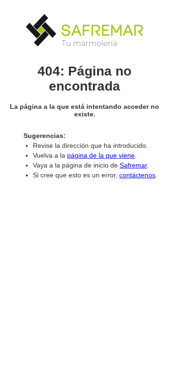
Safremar (133, 165)
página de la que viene (101, 155)
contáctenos (137, 175)
